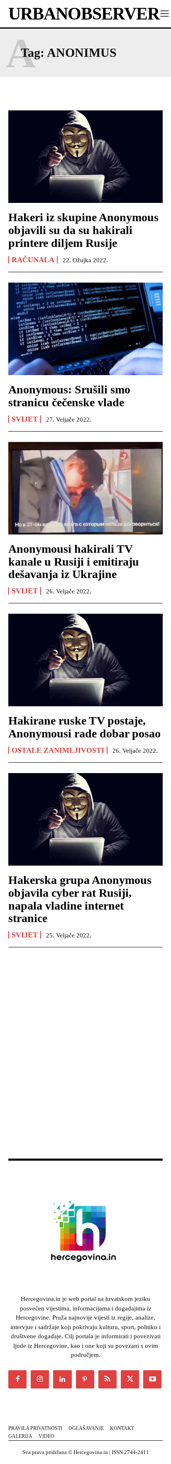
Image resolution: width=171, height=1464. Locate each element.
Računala (33, 260)
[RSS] (107, 1379)
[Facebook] (17, 1379)
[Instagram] (40, 1379)
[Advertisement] (85, 1061)
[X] (130, 1379)
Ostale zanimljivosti (58, 750)
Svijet (25, 419)
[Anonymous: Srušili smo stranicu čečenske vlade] (85, 329)
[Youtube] (152, 1379)
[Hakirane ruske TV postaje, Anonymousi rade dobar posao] (85, 660)
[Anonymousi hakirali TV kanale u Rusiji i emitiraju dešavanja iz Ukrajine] (85, 488)
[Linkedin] (62, 1379)
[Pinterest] (85, 1379)
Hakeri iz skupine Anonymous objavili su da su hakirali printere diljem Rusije (83, 230)
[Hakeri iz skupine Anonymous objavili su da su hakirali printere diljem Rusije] (85, 156)
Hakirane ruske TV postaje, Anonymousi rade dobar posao (84, 727)
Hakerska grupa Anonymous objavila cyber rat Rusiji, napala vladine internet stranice (79, 899)
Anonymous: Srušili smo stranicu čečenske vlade (69, 396)
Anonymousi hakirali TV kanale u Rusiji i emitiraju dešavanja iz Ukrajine (73, 561)
